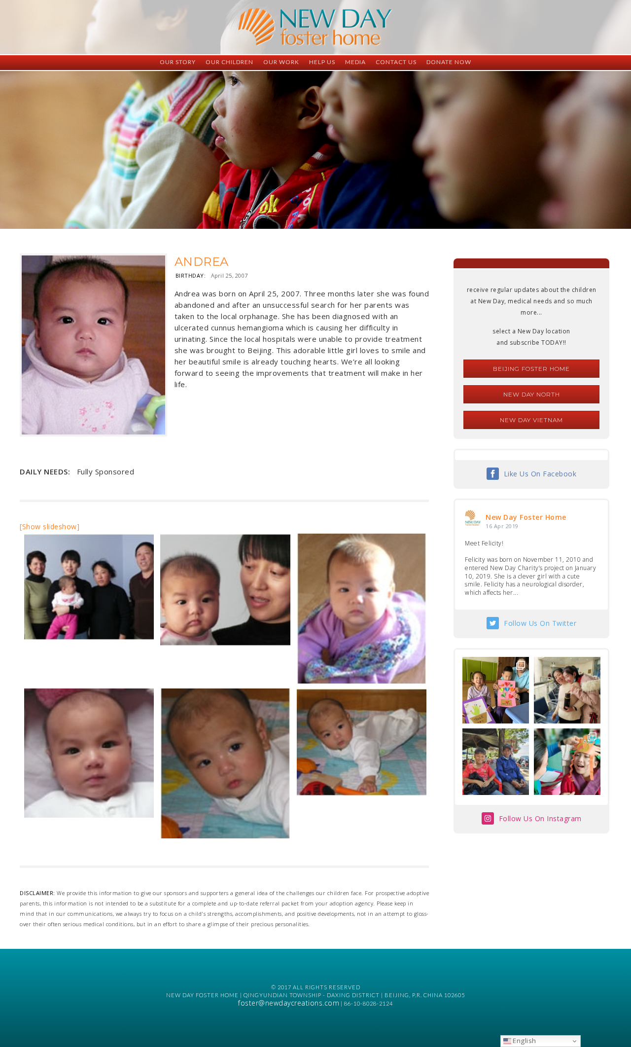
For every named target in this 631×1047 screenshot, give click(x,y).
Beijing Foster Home (531, 368)
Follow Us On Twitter (540, 623)
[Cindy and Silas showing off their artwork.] (495, 690)
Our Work (281, 62)
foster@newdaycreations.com (288, 1003)
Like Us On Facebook (540, 473)
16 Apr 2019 (502, 526)
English (523, 1040)
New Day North (531, 394)
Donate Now (448, 62)
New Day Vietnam (531, 420)
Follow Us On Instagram (540, 818)
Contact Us (396, 62)
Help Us (322, 62)
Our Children (229, 62)
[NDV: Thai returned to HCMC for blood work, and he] (495, 761)
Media (355, 62)
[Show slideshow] (49, 526)
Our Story (178, 62)
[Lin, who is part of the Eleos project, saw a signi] (567, 690)
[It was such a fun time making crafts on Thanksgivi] (567, 761)
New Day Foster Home (526, 517)
